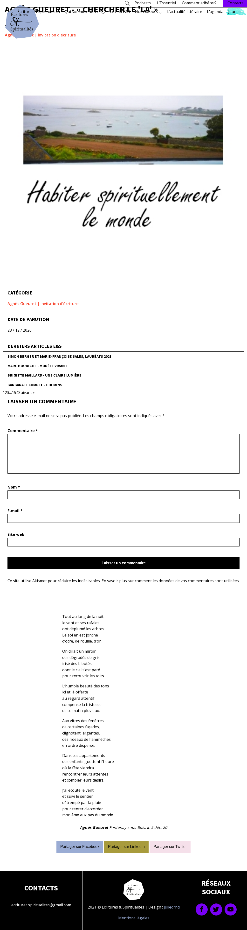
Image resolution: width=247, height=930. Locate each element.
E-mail (15, 510)
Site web (15, 534)
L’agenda (215, 11)
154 (15, 392)
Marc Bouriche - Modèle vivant (37, 365)
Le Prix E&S (120, 11)
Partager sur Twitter (170, 847)
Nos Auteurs (146, 11)
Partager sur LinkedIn (126, 847)
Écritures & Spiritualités (38, 11)
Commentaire (22, 430)
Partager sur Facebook (79, 847)
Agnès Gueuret (21, 303)
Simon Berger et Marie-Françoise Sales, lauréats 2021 (59, 356)
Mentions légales (133, 918)
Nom (13, 487)
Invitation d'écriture (57, 35)
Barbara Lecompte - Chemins (34, 384)
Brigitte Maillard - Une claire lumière (44, 375)
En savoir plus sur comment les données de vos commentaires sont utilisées (170, 580)
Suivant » (26, 392)
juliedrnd (172, 907)
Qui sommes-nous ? (82, 11)
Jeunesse (236, 11)
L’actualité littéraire (184, 11)
